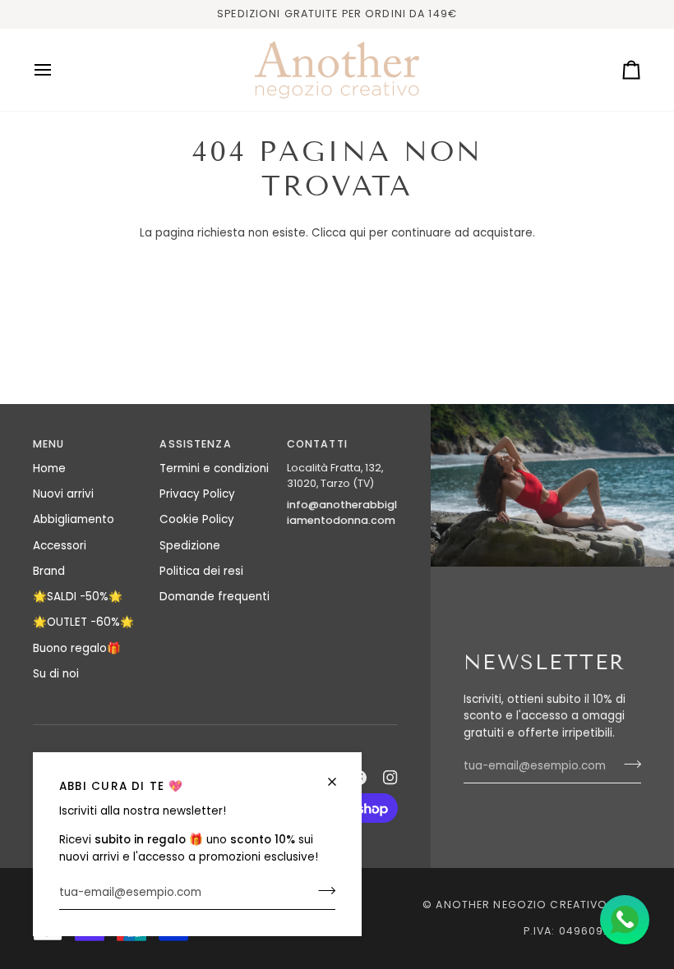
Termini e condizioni (214, 468)
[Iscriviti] (321, 891)
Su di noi (56, 674)
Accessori (59, 545)
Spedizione (189, 545)
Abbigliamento (73, 519)
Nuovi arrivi (63, 494)
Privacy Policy (197, 494)
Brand (49, 571)
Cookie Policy (196, 519)
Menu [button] (49, 444)
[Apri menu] (57, 70)
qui (357, 233)
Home (49, 468)
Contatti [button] (317, 444)
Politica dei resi (201, 571)
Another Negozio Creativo (521, 905)
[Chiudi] (339, 781)
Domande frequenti (214, 596)
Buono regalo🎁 (77, 648)
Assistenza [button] (195, 444)
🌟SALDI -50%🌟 (77, 596)
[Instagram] (390, 777)
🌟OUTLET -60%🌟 (83, 622)
